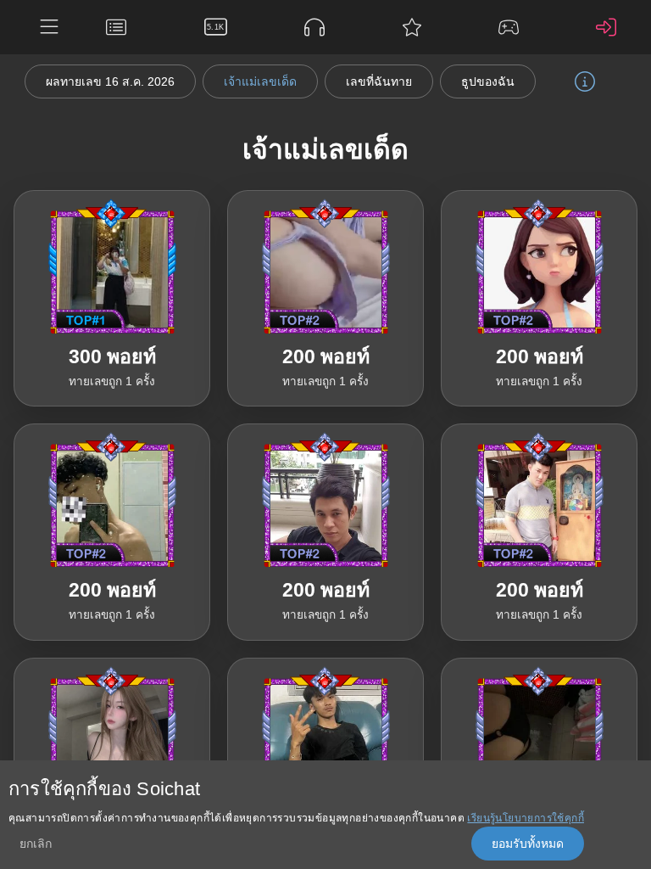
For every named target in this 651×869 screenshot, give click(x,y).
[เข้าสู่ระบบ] (610, 27)
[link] (112, 298)
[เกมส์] (513, 27)
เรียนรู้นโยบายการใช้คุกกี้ (525, 818)
